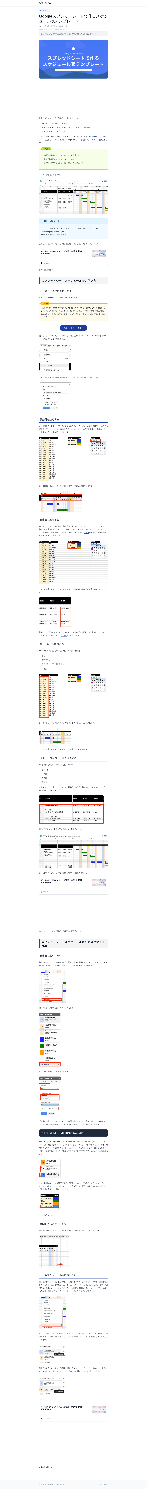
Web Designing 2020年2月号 (52, 231)
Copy (104, 1132)
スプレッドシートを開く (73, 328)
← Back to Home (45, 1467)
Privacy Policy (103, 1484)
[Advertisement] (73, 98)
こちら (86, 532)
